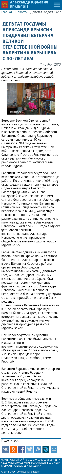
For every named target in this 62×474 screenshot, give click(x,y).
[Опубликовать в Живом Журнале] (45, 449)
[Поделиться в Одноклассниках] (13, 449)
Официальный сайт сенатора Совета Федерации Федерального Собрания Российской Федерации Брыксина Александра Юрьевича (30, 463)
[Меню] (57, 5)
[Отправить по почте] (54, 449)
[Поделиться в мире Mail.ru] (37, 449)
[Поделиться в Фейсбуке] (21, 449)
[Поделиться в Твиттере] (29, 449)
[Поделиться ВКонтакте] (5, 449)
